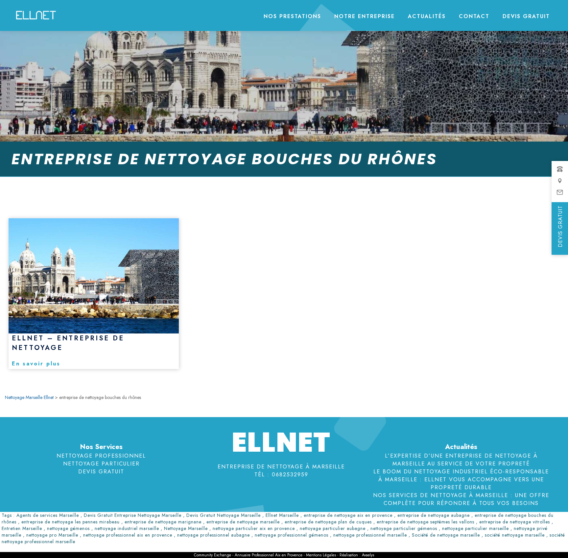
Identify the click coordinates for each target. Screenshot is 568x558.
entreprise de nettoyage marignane (163, 521)
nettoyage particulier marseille (475, 528)
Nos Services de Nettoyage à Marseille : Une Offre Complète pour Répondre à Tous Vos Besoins (461, 499)
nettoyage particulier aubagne (333, 528)
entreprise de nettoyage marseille (243, 521)
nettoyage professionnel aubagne (213, 535)
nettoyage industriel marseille (127, 528)
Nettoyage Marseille (186, 528)
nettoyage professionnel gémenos (291, 535)
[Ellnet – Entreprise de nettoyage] (94, 275)
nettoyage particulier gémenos (403, 528)
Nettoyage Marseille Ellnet (29, 397)
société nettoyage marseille (515, 535)
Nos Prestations (292, 16)
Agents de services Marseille (47, 515)
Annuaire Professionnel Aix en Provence (268, 555)
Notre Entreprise (364, 16)
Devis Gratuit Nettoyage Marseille (223, 515)
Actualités (427, 16)
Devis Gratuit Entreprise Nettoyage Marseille (132, 515)
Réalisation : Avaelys (357, 555)
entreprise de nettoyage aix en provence (348, 515)
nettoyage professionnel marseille (370, 535)
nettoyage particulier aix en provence (254, 528)
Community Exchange (212, 555)
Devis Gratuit (526, 16)
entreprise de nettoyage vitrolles (514, 521)
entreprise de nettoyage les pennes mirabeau (70, 521)
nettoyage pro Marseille (52, 535)
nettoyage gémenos (68, 528)
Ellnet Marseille (282, 515)
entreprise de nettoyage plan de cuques (328, 521)
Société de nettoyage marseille (446, 535)
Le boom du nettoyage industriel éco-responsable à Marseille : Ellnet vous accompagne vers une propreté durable (461, 479)
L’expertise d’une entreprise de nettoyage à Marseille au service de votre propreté (461, 459)
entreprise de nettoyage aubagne (433, 515)
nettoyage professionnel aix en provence (127, 535)
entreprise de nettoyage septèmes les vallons (425, 521)
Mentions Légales (321, 555)
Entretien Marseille (22, 528)
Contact (474, 16)
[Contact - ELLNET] (559, 184)
